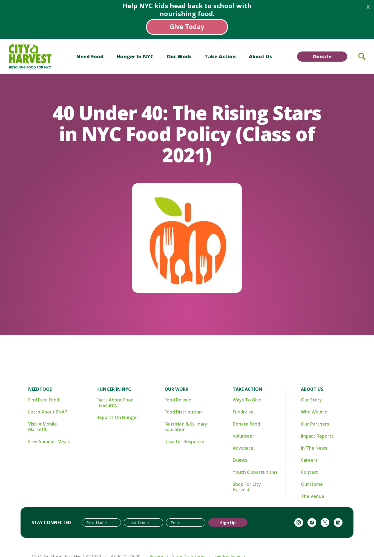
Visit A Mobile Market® (42, 426)
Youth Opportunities (255, 472)
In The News (314, 448)
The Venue (312, 496)
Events (240, 460)
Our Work (179, 56)
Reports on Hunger (117, 417)
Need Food (89, 56)
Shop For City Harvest (247, 487)
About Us (260, 56)
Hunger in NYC (135, 56)
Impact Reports (317, 436)
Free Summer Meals (49, 441)
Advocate (243, 448)
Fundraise (243, 412)
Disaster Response (184, 441)
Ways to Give (247, 400)
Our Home (312, 484)
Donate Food (246, 424)
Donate (322, 56)
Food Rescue (178, 400)
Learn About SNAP (47, 412)
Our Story (311, 400)
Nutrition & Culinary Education (186, 426)
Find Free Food (43, 400)
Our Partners (315, 424)
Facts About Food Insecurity (115, 402)
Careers (309, 460)
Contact (309, 472)
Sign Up (228, 522)
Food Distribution (183, 412)
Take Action (220, 56)
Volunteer (243, 436)
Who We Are (314, 412)
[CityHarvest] (30, 56)
